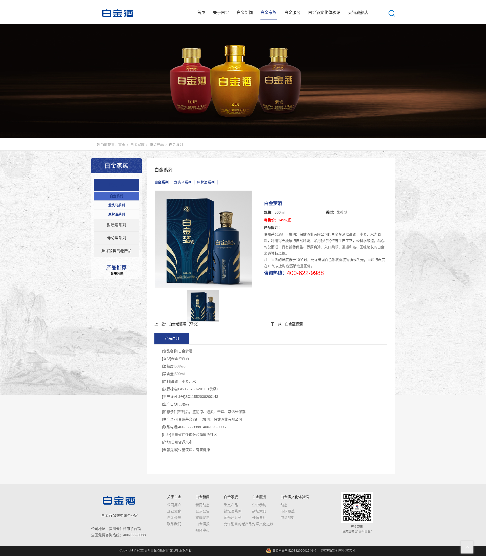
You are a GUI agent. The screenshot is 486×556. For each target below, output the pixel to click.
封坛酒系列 (116, 225)
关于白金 (221, 12)
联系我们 (174, 524)
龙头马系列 (116, 205)
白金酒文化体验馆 (324, 12)
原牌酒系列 (116, 214)
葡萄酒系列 (116, 238)
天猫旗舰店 (358, 12)
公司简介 (174, 505)
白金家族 (268, 12)
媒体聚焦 (202, 518)
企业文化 (174, 511)
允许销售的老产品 (116, 251)
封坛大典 (259, 511)
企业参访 (259, 505)
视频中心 (202, 530)
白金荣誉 (174, 518)
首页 (201, 12)
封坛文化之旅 (262, 524)
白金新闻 (245, 12)
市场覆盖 (287, 511)
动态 (284, 505)
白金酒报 (202, 524)
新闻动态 (202, 505)
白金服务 (292, 12)
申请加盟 (287, 518)
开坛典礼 (259, 518)
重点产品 (157, 144)
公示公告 (202, 511)
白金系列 (176, 144)
